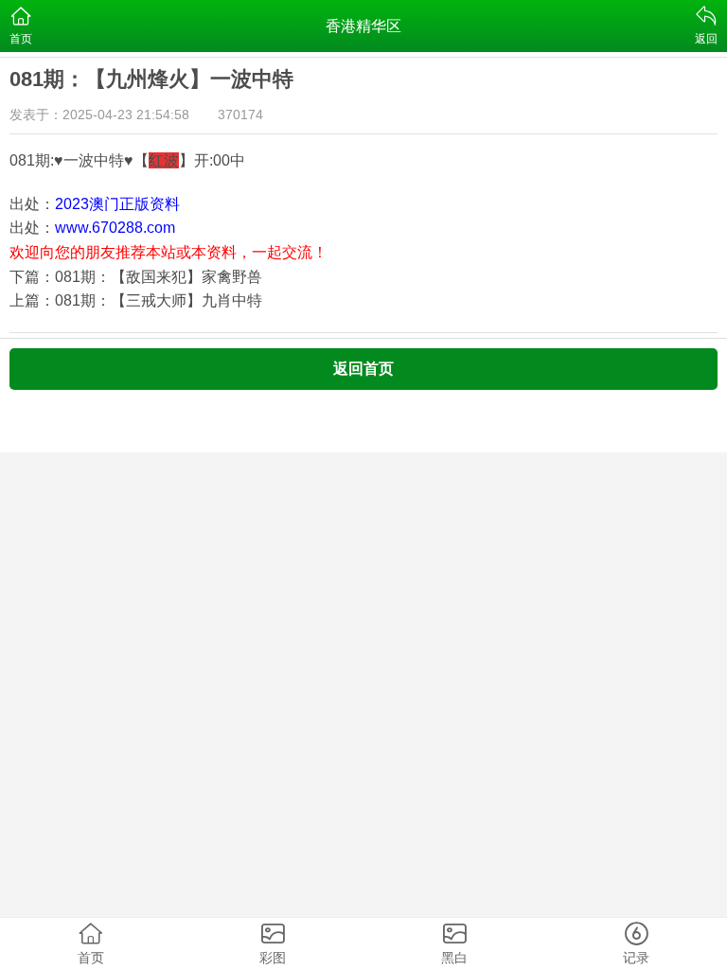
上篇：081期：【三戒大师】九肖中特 (135, 300)
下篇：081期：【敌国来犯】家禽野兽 (135, 277)
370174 (240, 114)
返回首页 (363, 369)
